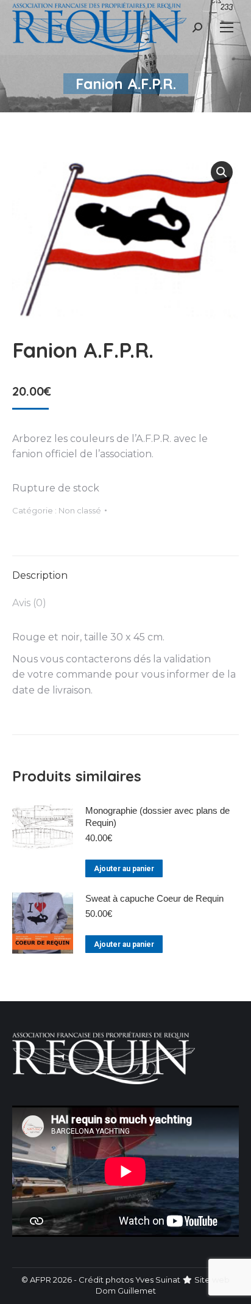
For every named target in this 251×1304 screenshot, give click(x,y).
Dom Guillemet (126, 1290)
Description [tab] (40, 575)
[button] (222, 172)
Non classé (79, 510)
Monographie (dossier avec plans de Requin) (157, 816)
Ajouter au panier (124, 868)
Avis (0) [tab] (29, 603)
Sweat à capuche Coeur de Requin (154, 898)
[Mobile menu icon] (226, 27)
